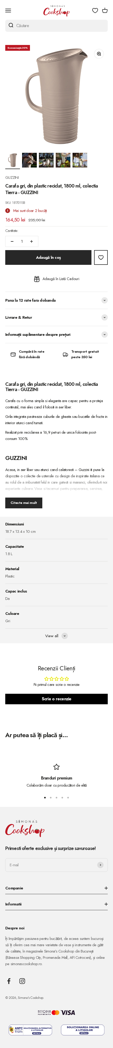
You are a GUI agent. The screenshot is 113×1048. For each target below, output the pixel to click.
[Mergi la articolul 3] (46, 161)
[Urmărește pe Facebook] (8, 981)
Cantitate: (11, 231)
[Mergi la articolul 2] (29, 161)
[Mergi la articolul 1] (12, 161)
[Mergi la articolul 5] (80, 161)
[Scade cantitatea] (12, 241)
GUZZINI (12, 177)
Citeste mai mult (24, 502)
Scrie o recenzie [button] (56, 699)
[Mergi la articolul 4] (63, 161)
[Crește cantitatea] (31, 241)
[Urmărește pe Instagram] (22, 981)
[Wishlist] (95, 10)
